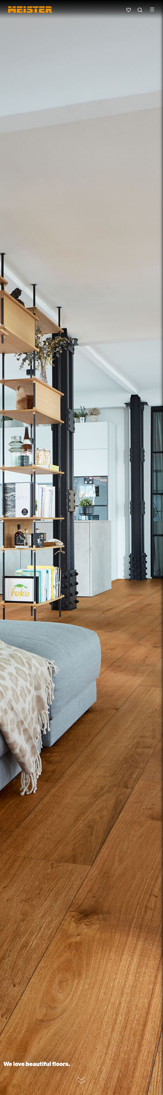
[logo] (30, 9)
